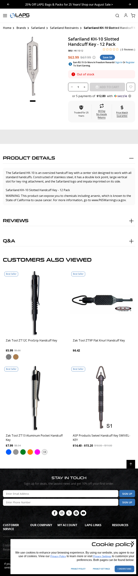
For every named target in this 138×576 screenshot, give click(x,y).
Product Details (29, 158)
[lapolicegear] (19, 15)
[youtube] (83, 513)
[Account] (126, 15)
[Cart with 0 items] (133, 15)
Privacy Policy (58, 556)
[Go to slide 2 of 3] (8, 4)
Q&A (9, 241)
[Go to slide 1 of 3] (130, 4)
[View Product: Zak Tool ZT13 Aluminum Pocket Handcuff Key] (35, 397)
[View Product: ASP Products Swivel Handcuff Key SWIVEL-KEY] (102, 397)
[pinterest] (76, 513)
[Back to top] (130, 464)
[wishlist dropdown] (130, 87)
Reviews (16, 220)
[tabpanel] (33, 66)
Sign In (118, 62)
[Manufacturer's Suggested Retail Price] (94, 57)
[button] (101, 96)
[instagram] (62, 513)
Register (130, 62)
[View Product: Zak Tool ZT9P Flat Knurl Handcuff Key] (102, 302)
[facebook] (55, 513)
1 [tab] (33, 101)
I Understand (124, 569)
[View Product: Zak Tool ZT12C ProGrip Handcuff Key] (35, 302)
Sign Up (127, 493)
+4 (44, 451)
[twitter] (69, 513)
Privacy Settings (102, 556)
